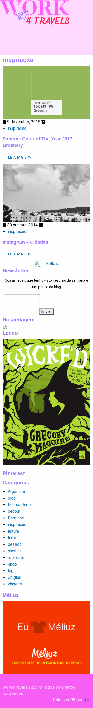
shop (12, 564)
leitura (13, 531)
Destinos (16, 518)
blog (12, 498)
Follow (52, 263)
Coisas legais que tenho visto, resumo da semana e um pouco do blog (46, 283)
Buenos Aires (20, 504)
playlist (14, 551)
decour (14, 511)
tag (10, 570)
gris (86, 699)
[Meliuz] (46, 636)
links (12, 537)
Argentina (16, 491)
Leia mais (18, 157)
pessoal (15, 544)
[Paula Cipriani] (35, 12)
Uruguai (14, 577)
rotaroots (16, 557)
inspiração (17, 128)
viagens (15, 584)
